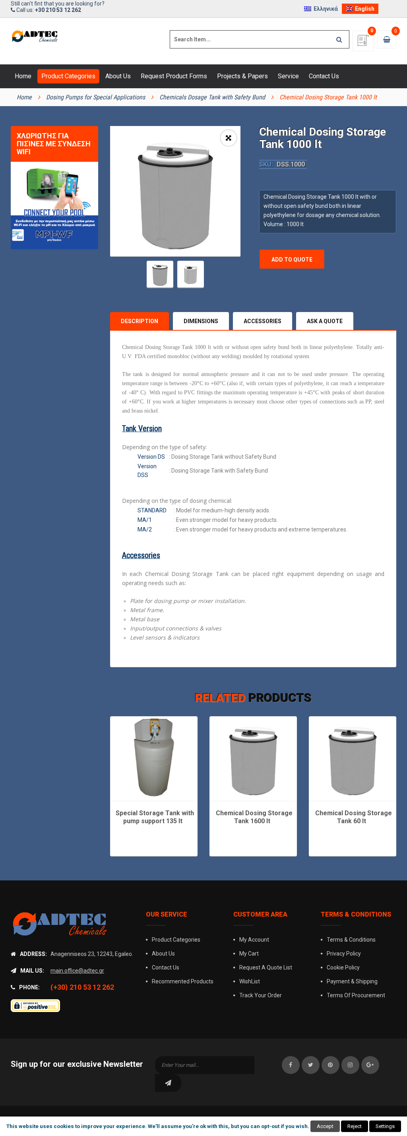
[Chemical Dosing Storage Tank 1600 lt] (253, 758)
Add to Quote (291, 259)
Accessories (262, 321)
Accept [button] (325, 1126)
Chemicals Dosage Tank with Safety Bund (212, 97)
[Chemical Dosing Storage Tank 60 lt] (352, 758)
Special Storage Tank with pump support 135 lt (155, 817)
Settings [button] (385, 1126)
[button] (228, 138)
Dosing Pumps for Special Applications (95, 97)
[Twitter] (311, 1065)
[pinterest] (330, 1065)
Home (24, 97)
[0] (363, 43)
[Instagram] (350, 1065)
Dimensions (201, 321)
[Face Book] (291, 1065)
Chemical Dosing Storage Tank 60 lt (353, 817)
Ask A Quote (325, 321)
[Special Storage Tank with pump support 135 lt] (154, 758)
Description (139, 321)
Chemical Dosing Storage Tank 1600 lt (254, 817)
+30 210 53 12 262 (58, 10)
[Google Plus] (370, 1065)
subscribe (168, 1083)
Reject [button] (354, 1126)
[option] (175, 191)
